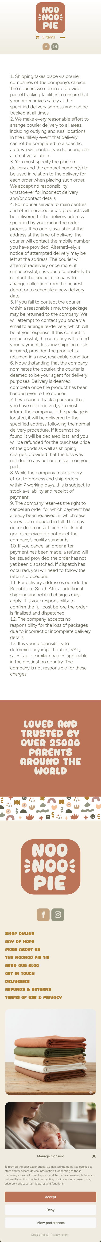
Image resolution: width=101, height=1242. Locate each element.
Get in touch (20, 973)
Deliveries (17, 981)
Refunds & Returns (28, 989)
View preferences (51, 1223)
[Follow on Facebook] (46, 46)
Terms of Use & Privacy (34, 997)
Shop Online (19, 933)
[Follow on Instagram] (54, 46)
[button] (94, 1156)
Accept (50, 1197)
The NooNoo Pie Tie (27, 957)
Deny (50, 1210)
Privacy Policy (59, 1234)
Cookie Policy (39, 1234)
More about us (22, 949)
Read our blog (22, 965)
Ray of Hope (19, 941)
